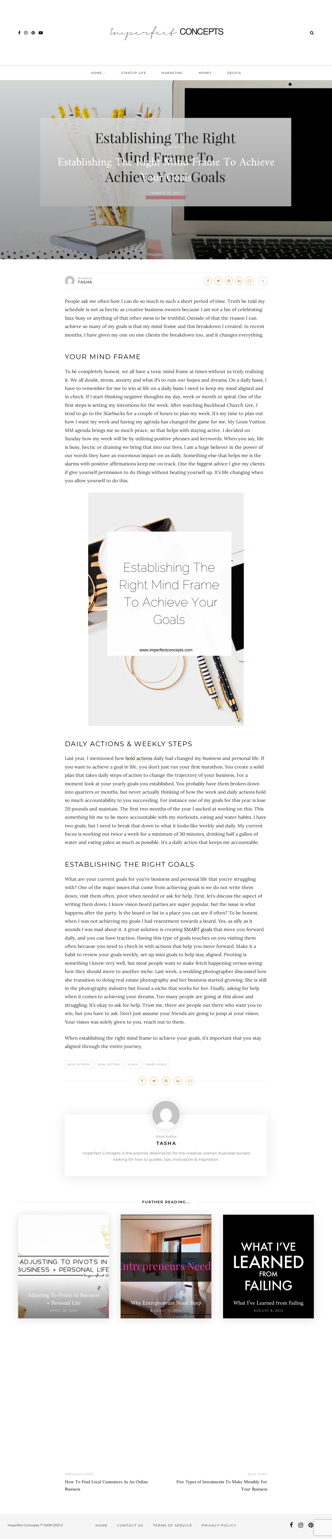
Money (205, 73)
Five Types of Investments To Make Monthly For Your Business (221, 1485)
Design (234, 73)
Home (96, 73)
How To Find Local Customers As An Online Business (106, 1485)
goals (133, 1064)
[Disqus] (166, 1383)
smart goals (156, 1064)
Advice (155, 147)
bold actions (139, 758)
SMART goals (198, 929)
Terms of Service (172, 1525)
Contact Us (130, 1525)
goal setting (109, 1064)
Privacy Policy (219, 1525)
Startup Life (133, 73)
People (176, 147)
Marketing (172, 73)
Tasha (85, 282)
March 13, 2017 (166, 193)
